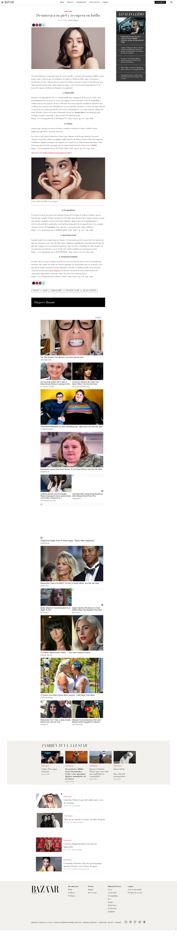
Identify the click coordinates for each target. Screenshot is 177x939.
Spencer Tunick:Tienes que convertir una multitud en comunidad (98, 772)
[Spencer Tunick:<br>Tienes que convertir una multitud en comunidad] (100, 757)
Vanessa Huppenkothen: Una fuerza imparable (80, 845)
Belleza (70, 2)
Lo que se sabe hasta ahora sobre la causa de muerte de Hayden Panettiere (131, 60)
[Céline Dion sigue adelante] (52, 757)
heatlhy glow (72, 290)
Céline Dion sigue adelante (49, 770)
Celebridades (81, 2)
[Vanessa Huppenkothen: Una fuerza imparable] (49, 844)
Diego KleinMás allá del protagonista (119, 772)
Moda (62, 2)
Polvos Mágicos (54, 270)
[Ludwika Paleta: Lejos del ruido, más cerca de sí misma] (49, 801)
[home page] (9, 2)
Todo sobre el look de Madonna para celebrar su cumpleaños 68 (132, 68)
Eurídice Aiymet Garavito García (81, 869)
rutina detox (89, 290)
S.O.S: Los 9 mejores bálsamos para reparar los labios (53, 153)
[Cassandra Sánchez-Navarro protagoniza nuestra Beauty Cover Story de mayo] (49, 864)
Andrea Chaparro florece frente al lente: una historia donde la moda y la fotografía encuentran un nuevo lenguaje (132, 50)
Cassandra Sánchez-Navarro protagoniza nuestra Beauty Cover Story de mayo (83, 865)
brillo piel (56, 290)
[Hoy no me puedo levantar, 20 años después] (50, 820)
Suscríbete (160, 2)
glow (45, 290)
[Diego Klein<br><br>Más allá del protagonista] (125, 757)
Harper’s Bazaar (73, 20)
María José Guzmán (78, 822)
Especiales (68, 11)
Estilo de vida (94, 2)
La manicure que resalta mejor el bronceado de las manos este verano (132, 76)
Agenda (105, 2)
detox (36, 290)
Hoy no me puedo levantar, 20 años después (84, 819)
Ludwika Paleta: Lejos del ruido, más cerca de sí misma (83, 801)
